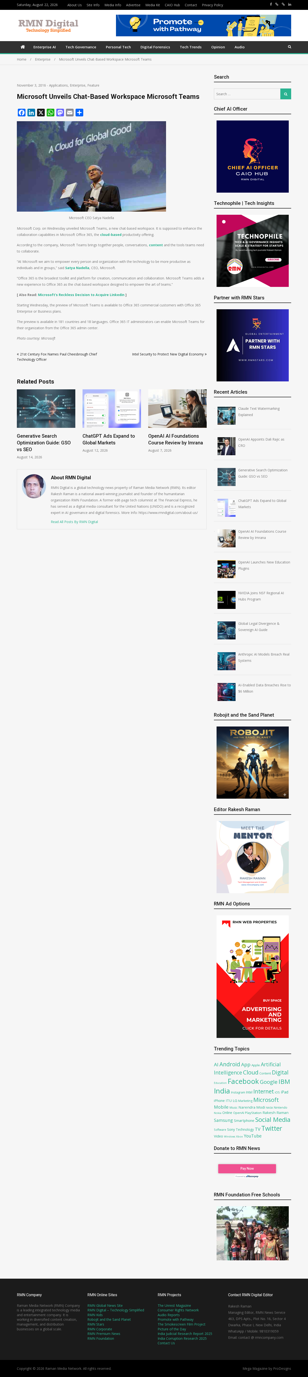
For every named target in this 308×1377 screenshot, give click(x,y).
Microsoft (266, 1100)
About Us (74, 5)
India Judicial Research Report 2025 (185, 1333)
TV (257, 1129)
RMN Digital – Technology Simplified (115, 1310)
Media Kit (152, 5)
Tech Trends (191, 46)
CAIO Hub (172, 5)
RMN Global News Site (105, 1305)
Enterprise (77, 85)
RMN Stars (95, 1324)
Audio (240, 46)
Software (220, 1129)
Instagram (238, 1092)
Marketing (245, 1101)
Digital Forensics (155, 46)
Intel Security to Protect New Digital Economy (168, 354)
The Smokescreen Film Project (181, 1324)
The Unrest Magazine (174, 1305)
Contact (191, 5)
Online (227, 1112)
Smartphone (244, 1120)
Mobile (221, 1107)
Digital (280, 1072)
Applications (58, 85)
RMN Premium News (103, 1333)
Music (233, 1107)
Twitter (271, 1128)
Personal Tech (118, 46)
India (222, 1091)
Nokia (217, 1113)
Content (265, 1073)
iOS (277, 1092)
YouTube (253, 1136)
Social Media (272, 1119)
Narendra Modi (251, 1107)
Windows (229, 1136)
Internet (263, 1091)
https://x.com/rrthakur (276, 4)
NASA (269, 1107)
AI (216, 1064)
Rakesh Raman (276, 1112)
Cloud (250, 1072)
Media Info (112, 5)
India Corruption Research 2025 (182, 1338)
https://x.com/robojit (283, 4)
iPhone (219, 1100)
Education (220, 1083)
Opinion (218, 46)
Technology (245, 1129)
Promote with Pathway (175, 1319)
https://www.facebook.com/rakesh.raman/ (271, 4)
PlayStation (253, 1113)
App (245, 1064)
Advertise (133, 5)
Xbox (239, 1136)
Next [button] (203, 427)
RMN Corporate (99, 1329)
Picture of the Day (172, 1329)
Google (268, 1081)
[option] (46, 421)
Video (218, 1136)
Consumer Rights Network (178, 1310)
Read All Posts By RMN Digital (74, 521)
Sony (231, 1129)
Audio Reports (169, 1315)
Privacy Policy (212, 5)
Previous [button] (20, 427)
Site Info (93, 5)
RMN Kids (95, 1315)
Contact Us (166, 1343)
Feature (93, 85)
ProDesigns (282, 1368)
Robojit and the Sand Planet (109, 1319)
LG (235, 1100)
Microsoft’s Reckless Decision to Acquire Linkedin (81, 294)
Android (229, 1064)
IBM (284, 1081)
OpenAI (238, 1113)
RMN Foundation (100, 1338)
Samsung (223, 1120)
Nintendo (280, 1107)
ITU (229, 1100)
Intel (249, 1092)
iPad (284, 1092)
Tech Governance (80, 46)
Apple (255, 1065)
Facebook (243, 1081)
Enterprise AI (44, 46)
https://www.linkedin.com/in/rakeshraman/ (289, 4)
